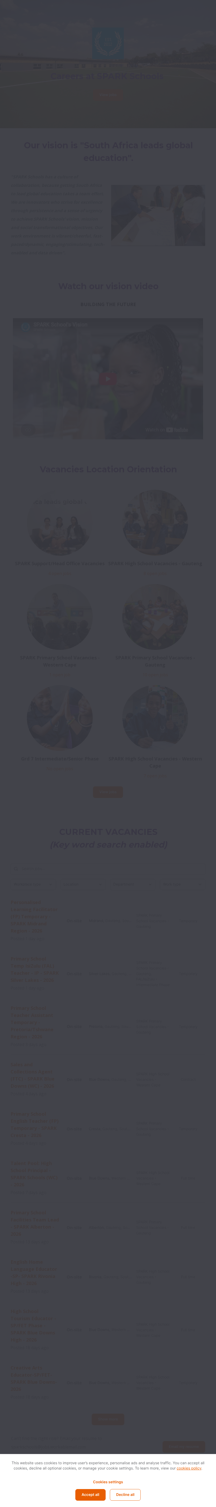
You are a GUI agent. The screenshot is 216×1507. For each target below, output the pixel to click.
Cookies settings (108, 1482)
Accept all (90, 1494)
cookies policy (189, 1468)
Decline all (125, 1494)
